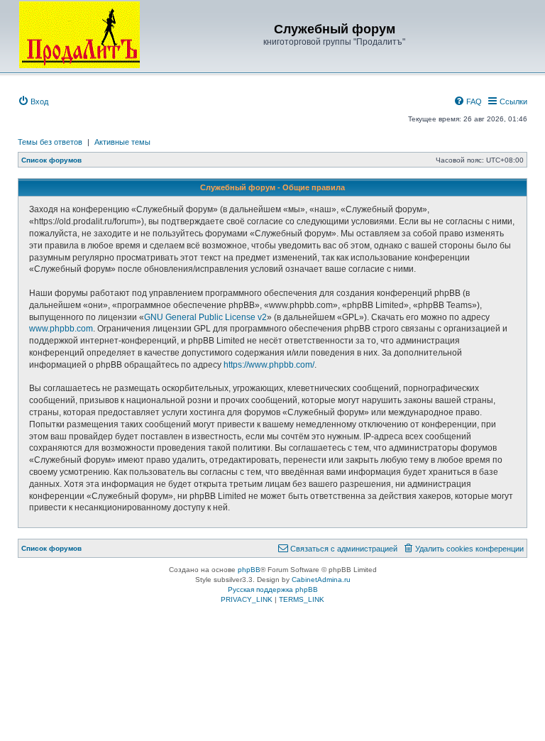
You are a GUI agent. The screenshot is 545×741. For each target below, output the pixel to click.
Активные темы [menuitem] (122, 142)
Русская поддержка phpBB (273, 589)
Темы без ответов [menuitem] (50, 142)
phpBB (249, 569)
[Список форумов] (79, 35)
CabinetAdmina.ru (321, 579)
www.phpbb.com (61, 329)
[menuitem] (33, 101)
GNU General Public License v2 (205, 317)
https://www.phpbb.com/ (269, 365)
